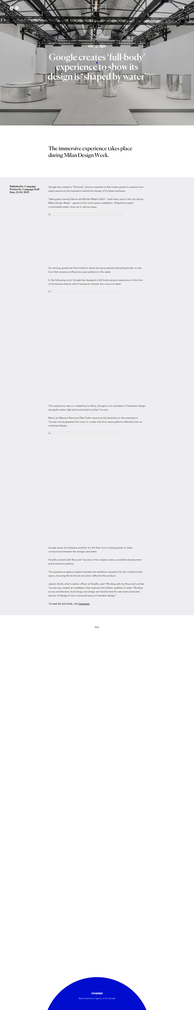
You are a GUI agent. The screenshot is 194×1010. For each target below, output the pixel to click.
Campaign (83, 603)
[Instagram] (17, 8)
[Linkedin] (11, 8)
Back (97, 627)
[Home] (97, 8)
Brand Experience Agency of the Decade (97, 998)
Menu (179, 8)
